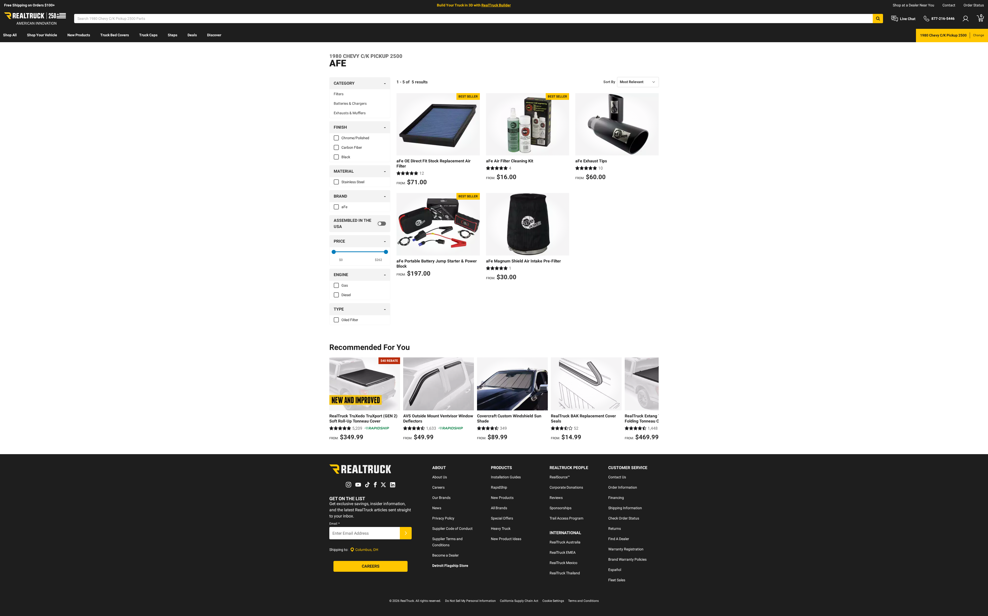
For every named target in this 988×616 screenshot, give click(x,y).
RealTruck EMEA (563, 552)
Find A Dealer (618, 539)
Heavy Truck (500, 528)
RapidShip (499, 487)
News (436, 508)
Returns (614, 528)
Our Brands (441, 498)
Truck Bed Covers (114, 35)
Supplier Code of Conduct (452, 528)
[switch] (360, 223)
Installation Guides (506, 477)
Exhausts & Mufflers (350, 113)
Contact (948, 5)
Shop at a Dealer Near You (913, 5)
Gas (344, 285)
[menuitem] (10, 35)
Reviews (556, 498)
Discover (214, 35)
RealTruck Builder (496, 5)
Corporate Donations (566, 487)
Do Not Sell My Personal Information (470, 601)
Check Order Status (623, 518)
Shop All (10, 35)
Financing (616, 498)
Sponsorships (560, 508)
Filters (338, 94)
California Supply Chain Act (519, 601)
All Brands (499, 508)
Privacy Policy (443, 518)
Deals (192, 35)
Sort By (609, 82)
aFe (344, 207)
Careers (438, 487)
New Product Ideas (506, 539)
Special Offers (502, 518)
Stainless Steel (352, 182)
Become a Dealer (445, 555)
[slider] (334, 252)
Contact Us (617, 477)
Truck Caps (148, 35)
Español (614, 570)
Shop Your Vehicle (42, 35)
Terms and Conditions (583, 601)
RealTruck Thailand (565, 573)
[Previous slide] (334, 399)
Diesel (346, 295)
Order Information (622, 487)
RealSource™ (560, 477)
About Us (439, 477)
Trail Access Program (566, 518)
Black (345, 157)
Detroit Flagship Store (450, 566)
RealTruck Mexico (563, 563)
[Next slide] (653, 399)
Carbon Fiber (351, 147)
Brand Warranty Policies (627, 559)
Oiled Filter (349, 320)
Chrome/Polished (355, 138)
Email (334, 523)
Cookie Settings (553, 601)
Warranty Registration (625, 549)
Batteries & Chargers (350, 103)
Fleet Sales (616, 580)
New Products (78, 35)
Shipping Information (625, 508)
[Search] (878, 18)
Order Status (974, 5)
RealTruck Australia (565, 542)
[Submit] (406, 533)
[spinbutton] (341, 260)
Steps (172, 35)
